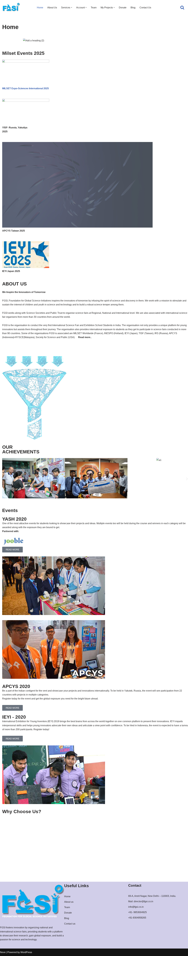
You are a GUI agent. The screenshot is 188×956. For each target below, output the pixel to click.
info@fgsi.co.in (136, 907)
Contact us (69, 923)
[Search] (182, 7)
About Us (52, 7)
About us (68, 902)
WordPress (26, 952)
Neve (3, 952)
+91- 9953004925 (137, 912)
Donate (122, 7)
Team (93, 7)
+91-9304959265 (137, 917)
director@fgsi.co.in (143, 901)
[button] (71, 7)
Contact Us (145, 7)
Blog (133, 7)
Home (40, 7)
